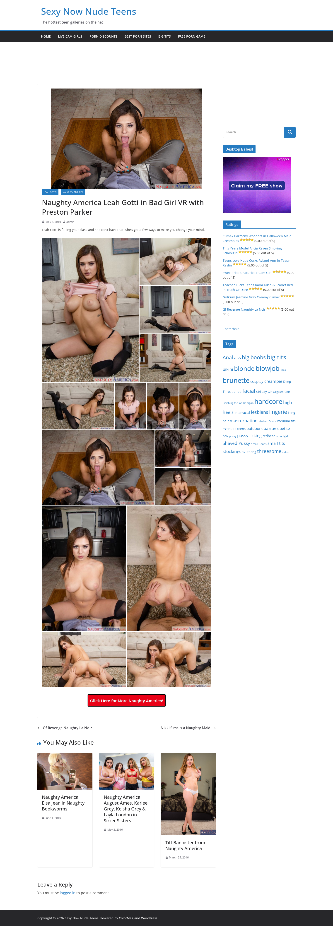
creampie (273, 381)
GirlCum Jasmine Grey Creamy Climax (251, 297)
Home (46, 36)
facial (248, 390)
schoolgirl (282, 436)
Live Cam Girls (70, 36)
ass (237, 358)
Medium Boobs (267, 421)
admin (70, 222)
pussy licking (249, 435)
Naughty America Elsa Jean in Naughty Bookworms (63, 803)
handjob (248, 403)
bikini (228, 369)
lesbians (259, 412)
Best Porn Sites (138, 36)
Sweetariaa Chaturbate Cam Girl (247, 273)
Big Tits (164, 36)
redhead (269, 436)
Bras (283, 370)
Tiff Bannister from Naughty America (185, 845)
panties (271, 428)
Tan (244, 452)
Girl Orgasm (276, 392)
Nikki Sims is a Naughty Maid (185, 727)
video (285, 452)
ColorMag (126, 918)
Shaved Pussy (236, 443)
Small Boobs (259, 444)
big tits (276, 357)
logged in (67, 892)
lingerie (278, 411)
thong (251, 452)
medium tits (286, 421)
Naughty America (73, 192)
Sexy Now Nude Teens (88, 11)
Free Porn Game (191, 36)
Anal (228, 357)
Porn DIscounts (103, 36)
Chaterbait (231, 329)
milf (225, 429)
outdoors (254, 428)
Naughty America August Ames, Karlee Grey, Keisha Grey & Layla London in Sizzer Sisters (125, 809)
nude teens (237, 428)
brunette (236, 380)
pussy (232, 436)
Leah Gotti (50, 192)
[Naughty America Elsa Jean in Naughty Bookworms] (64, 756)
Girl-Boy (261, 392)
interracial (242, 412)
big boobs (254, 357)
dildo (237, 391)
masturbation (244, 421)
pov (225, 436)
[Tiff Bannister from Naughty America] (188, 756)
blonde (244, 368)
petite (285, 428)
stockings (232, 451)
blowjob (268, 368)
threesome (269, 451)
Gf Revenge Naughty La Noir (67, 727)
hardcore (268, 401)
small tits (276, 443)
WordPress (149, 918)
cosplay (256, 381)
